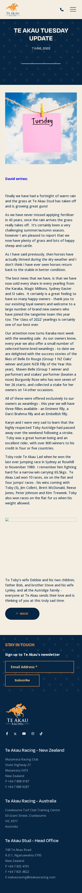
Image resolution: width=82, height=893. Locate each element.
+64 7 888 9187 (18, 781)
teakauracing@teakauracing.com (31, 877)
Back (24, 614)
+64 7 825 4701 (18, 866)
